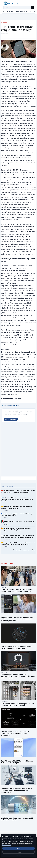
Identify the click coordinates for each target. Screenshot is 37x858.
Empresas (4, 816)
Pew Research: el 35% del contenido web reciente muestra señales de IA (16, 647)
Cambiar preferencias (10, 419)
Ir (32, 7)
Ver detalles (18, 855)
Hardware (10, 11)
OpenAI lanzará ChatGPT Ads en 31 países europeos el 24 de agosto (17, 762)
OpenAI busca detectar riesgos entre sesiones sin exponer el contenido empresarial (15, 733)
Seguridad (4, 22)
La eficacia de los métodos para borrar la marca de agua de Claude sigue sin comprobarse (16, 790)
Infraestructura (22, 11)
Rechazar (18, 852)
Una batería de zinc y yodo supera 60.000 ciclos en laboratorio (17, 819)
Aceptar (19, 848)
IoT (2, 615)
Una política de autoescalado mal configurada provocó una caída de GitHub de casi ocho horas (18, 676)
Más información (6, 845)
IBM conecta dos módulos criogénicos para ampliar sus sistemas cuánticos (17, 704)
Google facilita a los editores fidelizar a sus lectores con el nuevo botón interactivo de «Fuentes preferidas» (17, 619)
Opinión (3, 587)
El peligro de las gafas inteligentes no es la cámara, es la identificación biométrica (17, 590)
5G (30, 11)
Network (4, 672)
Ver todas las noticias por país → (24, 550)
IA (3, 11)
